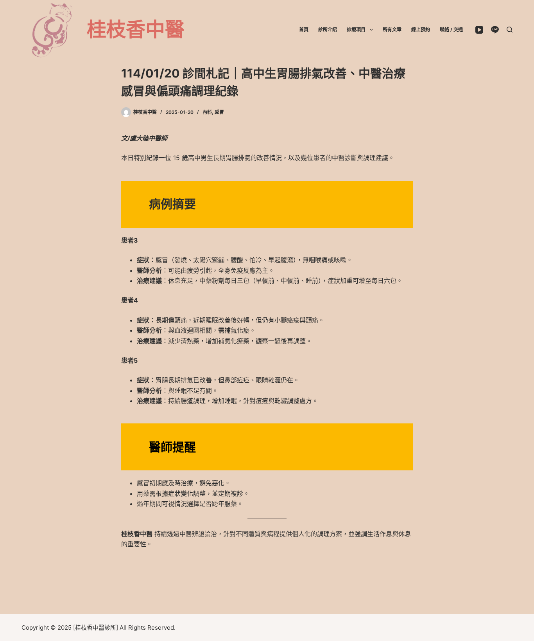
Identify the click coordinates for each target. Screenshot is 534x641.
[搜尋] (509, 29)
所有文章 (392, 29)
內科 (207, 112)
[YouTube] (479, 30)
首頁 (303, 29)
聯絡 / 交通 (451, 29)
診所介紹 (327, 29)
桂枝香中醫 (136, 29)
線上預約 (420, 29)
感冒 (219, 112)
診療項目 (356, 29)
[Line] (495, 30)
